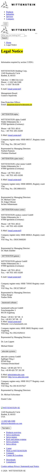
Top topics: (6, 428)
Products (9, 12)
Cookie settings (7, 466)
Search (4, 38)
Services (9, 16)
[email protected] (14, 89)
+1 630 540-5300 (8, 421)
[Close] (36, 33)
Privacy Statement (21, 466)
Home (8, 42)
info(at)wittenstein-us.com (11, 423)
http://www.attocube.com (18, 377)
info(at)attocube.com (16, 375)
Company (10, 19)
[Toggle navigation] (5, 24)
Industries (10, 14)
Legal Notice (34, 466)
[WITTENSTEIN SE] (18, 7)
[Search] (2, 25)
